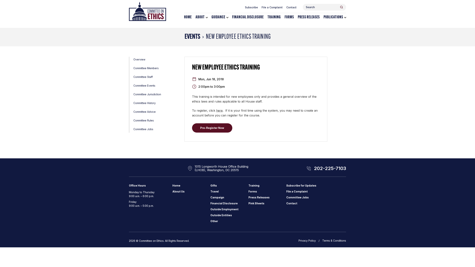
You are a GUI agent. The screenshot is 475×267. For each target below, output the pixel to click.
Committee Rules (143, 120)
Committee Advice (144, 111)
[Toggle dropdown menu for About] (207, 17)
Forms (289, 17)
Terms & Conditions (334, 240)
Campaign (217, 197)
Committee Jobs (143, 129)
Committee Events (144, 85)
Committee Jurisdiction (147, 94)
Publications (333, 17)
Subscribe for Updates (301, 185)
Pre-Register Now (212, 127)
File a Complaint (272, 7)
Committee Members (146, 68)
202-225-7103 (330, 168)
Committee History (144, 103)
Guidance (218, 17)
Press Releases (309, 17)
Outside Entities (221, 215)
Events (192, 37)
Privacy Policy (307, 240)
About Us (178, 191)
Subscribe (251, 7)
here (219, 110)
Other (214, 221)
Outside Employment (224, 209)
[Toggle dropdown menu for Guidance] (227, 17)
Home (188, 17)
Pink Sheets (256, 203)
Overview (139, 59)
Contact (291, 7)
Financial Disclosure (248, 17)
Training (274, 17)
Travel (214, 191)
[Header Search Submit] (341, 7)
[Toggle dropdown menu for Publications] (345, 17)
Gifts (213, 185)
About (200, 17)
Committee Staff (143, 76)
